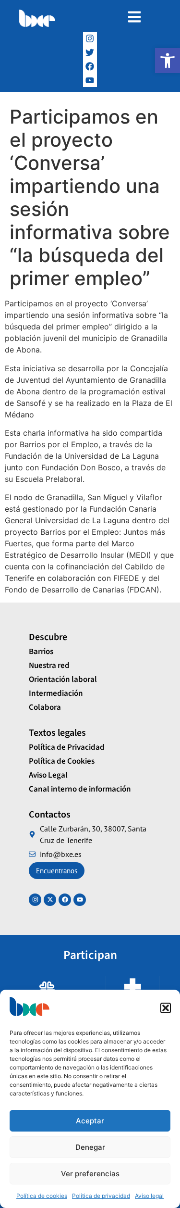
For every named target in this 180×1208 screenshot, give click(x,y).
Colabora (45, 707)
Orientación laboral (63, 679)
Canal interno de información (80, 789)
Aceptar (90, 1120)
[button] (167, 60)
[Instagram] (90, 39)
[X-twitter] (50, 899)
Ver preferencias (90, 1173)
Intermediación (56, 693)
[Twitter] (90, 53)
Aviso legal (149, 1195)
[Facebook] (90, 67)
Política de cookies (41, 1195)
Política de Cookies (62, 761)
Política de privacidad (101, 1195)
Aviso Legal (48, 775)
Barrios (41, 651)
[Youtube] (79, 899)
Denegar (90, 1147)
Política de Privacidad (67, 747)
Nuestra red (49, 665)
